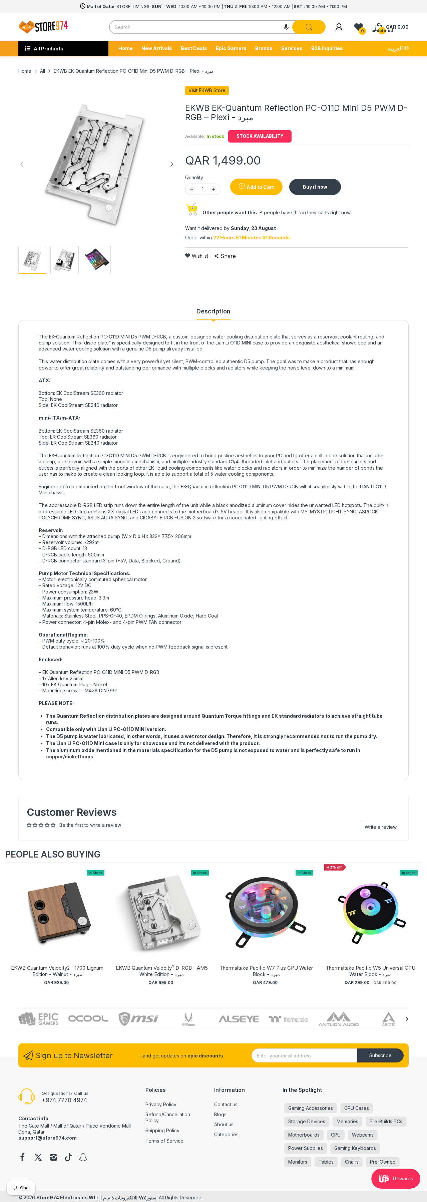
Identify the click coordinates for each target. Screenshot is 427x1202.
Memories (347, 1121)
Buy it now (315, 187)
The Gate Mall (33, 1126)
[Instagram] (54, 1158)
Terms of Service (164, 1141)
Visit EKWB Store (207, 90)
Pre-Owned (383, 1162)
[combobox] (217, 27)
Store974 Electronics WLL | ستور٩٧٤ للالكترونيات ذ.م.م (96, 1197)
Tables (326, 1162)
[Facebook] (22, 1158)
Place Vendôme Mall (108, 1126)
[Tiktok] (68, 1158)
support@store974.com (47, 1138)
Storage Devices (306, 1121)
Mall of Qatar (67, 1126)
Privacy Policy (160, 1104)
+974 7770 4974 (64, 1100)
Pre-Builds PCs (386, 1121)
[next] (415, 927)
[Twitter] (38, 1158)
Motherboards (304, 1135)
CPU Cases (356, 1108)
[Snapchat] (83, 1158)
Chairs (352, 1162)
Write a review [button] (381, 827)
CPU (336, 1135)
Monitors (297, 1162)
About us (224, 1124)
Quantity (194, 177)
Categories (226, 1134)
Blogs (220, 1114)
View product (57, 920)
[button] (286, 27)
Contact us (226, 1104)
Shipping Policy (162, 1130)
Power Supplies (305, 1148)
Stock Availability (260, 136)
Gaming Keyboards (355, 1148)
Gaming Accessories (310, 1108)
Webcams (363, 1135)
